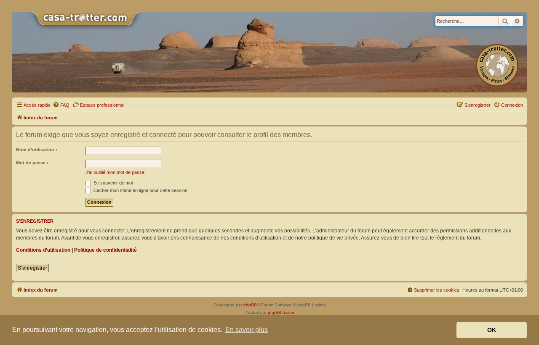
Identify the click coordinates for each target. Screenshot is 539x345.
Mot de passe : (32, 162)
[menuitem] (61, 105)
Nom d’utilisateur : (36, 149)
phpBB (250, 305)
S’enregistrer (32, 268)
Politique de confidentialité (105, 250)
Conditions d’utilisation (43, 250)
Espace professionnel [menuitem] (102, 105)
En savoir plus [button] (246, 329)
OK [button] (491, 330)
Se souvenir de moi (112, 182)
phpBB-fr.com (281, 312)
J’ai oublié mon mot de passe (114, 172)
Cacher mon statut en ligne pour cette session (139, 190)
